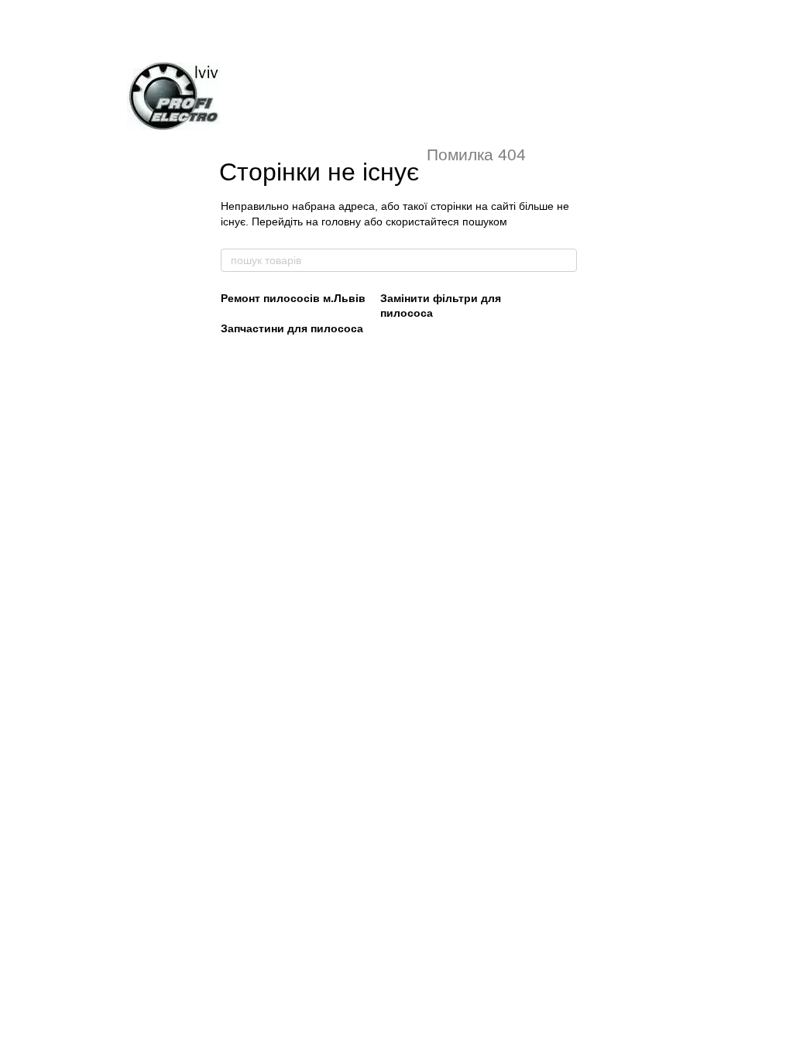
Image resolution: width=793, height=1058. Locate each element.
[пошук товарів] (564, 260)
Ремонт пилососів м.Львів (293, 298)
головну (341, 221)
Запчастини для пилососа (292, 328)
